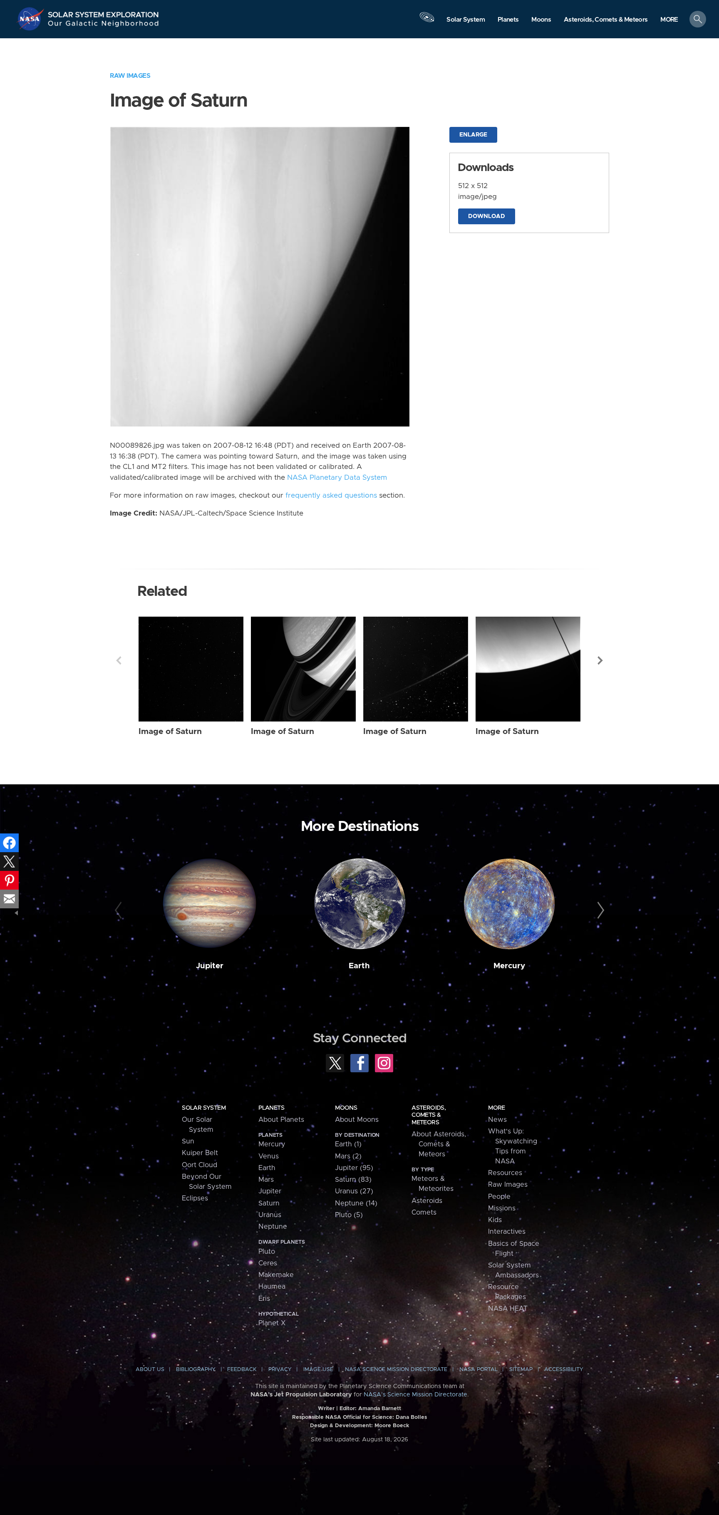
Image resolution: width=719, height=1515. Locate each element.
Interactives (507, 1231)
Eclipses (195, 1198)
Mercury (509, 966)
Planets (271, 1108)
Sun (188, 1141)
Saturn (269, 1203)
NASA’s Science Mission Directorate (415, 1395)
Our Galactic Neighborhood (103, 25)
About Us (150, 1369)
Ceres (267, 1263)
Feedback (241, 1369)
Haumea (271, 1286)
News (497, 1119)
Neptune (272, 1226)
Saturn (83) (353, 1179)
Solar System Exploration (103, 12)
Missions (502, 1208)
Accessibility (563, 1369)
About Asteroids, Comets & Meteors (439, 1144)
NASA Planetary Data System (337, 477)
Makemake (276, 1275)
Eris (264, 1298)
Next (600, 660)
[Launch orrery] (427, 21)
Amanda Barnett (379, 1408)
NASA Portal (478, 1369)
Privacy (280, 1369)
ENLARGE (473, 135)
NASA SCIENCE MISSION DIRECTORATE (396, 1369)
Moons (346, 1108)
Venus (268, 1156)
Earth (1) (348, 1144)
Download (486, 216)
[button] (669, 19)
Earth (359, 966)
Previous (118, 660)
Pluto (266, 1251)
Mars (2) (348, 1156)
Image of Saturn (170, 731)
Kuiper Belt (200, 1153)
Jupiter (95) (354, 1168)
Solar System (204, 1108)
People (499, 1196)
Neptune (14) (356, 1203)
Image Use (318, 1369)
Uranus (269, 1215)
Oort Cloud (199, 1165)
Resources (505, 1173)
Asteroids (427, 1201)
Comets (424, 1212)
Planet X (271, 1323)
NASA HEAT (508, 1308)
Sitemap (521, 1369)
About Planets (281, 1119)
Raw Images (130, 76)
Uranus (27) (354, 1191)
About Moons (357, 1119)
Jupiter (209, 966)
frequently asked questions (331, 495)
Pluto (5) (349, 1215)
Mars (266, 1179)
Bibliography (196, 1369)
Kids (495, 1220)
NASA (31, 19)
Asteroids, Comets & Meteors (429, 1115)
